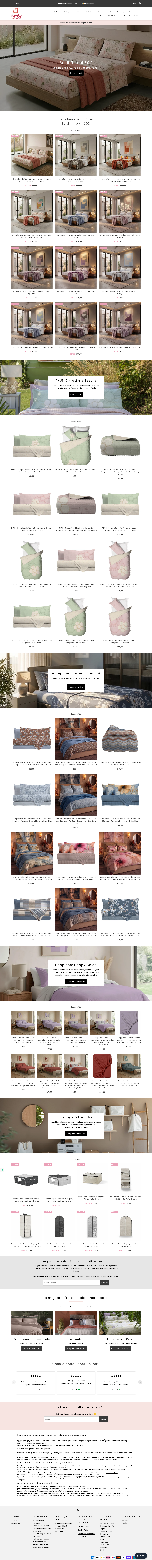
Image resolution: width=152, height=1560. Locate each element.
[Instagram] (78, 1510)
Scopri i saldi (76, 73)
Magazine (59, 1531)
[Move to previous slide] (12, 1383)
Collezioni (134, 12)
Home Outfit (105, 1536)
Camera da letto (85, 12)
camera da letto (112, 1473)
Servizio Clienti (61, 1526)
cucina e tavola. (101, 1476)
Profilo (125, 1520)
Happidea (111, 15)
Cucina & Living (117, 12)
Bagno (101, 12)
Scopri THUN (76, 394)
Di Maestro (125, 15)
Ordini (124, 1523)
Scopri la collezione (76, 981)
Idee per (103, 1547)
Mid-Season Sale (107, 1523)
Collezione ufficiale (120, 1348)
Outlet (137, 15)
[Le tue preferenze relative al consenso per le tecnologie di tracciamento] (2, 1170)
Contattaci (15, 1523)
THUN (100, 15)
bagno (96, 1474)
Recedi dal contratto (42, 1526)
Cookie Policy (83, 1530)
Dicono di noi (60, 1528)
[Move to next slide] (139, 1383)
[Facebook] (73, 1510)
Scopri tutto (76, 130)
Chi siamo (15, 1520)
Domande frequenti (63, 1523)
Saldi (56, 12)
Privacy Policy (83, 1526)
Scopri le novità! (76, 687)
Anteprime (69, 12)
